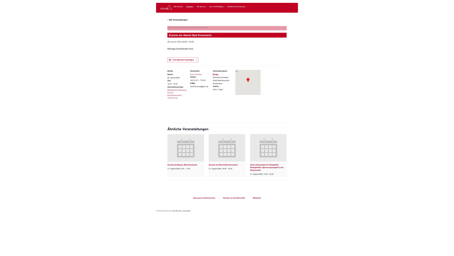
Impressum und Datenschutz (204, 198)
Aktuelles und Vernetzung (236, 6)
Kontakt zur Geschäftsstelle (234, 198)
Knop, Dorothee (196, 74)
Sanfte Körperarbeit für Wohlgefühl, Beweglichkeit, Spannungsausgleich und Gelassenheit (266, 167)
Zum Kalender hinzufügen (183, 60)
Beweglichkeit (172, 90)
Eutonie (170, 92)
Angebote (189, 6)
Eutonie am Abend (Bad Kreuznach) (223, 165)
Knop (215, 74)
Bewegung (182, 90)
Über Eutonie (178, 6)
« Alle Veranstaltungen (177, 19)
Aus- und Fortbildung (216, 6)
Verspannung (172, 98)
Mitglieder (257, 198)
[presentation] (186, 147)
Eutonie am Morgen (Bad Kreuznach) (182, 165)
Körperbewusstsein (174, 95)
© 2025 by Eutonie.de (164, 211)
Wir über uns (201, 6)
